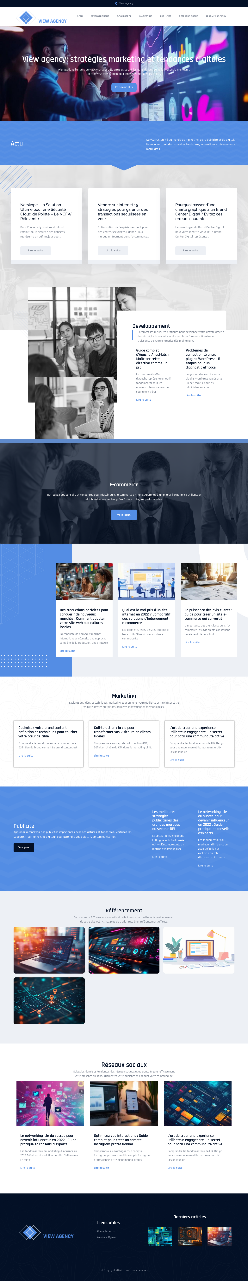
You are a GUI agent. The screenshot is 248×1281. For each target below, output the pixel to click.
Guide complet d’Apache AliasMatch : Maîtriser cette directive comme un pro (153, 359)
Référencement (188, 16)
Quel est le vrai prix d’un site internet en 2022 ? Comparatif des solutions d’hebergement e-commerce (146, 616)
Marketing (145, 16)
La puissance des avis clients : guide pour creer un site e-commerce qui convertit (208, 614)
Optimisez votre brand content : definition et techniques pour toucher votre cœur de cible (47, 732)
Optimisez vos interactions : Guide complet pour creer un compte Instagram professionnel (121, 1140)
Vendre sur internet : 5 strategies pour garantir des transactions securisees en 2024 (123, 212)
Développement (99, 16)
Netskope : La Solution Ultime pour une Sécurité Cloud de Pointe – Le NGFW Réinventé (45, 212)
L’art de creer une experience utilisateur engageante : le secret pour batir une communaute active (197, 732)
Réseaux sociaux (216, 16)
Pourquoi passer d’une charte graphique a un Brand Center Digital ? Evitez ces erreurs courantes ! (201, 212)
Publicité (165, 16)
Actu (80, 16)
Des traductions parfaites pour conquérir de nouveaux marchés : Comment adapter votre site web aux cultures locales (84, 619)
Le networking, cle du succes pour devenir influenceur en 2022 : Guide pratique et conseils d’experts (214, 822)
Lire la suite (143, 400)
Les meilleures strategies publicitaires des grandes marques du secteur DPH (166, 820)
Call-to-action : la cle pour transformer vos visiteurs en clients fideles (122, 732)
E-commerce (124, 16)
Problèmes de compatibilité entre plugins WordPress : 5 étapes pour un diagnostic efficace (203, 359)
